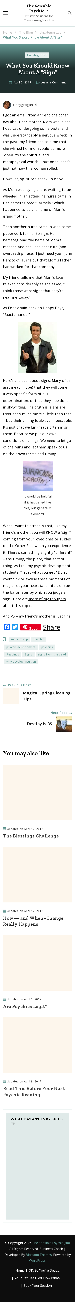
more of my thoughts (47, 598)
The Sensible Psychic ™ (38, 9)
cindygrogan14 (25, 105)
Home (20, 1270)
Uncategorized (37, 55)
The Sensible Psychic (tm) (51, 1243)
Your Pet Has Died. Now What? (37, 1278)
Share (51, 627)
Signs (28, 654)
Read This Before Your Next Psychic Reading (34, 1091)
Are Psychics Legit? (25, 1006)
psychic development (21, 647)
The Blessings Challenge (31, 836)
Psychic (39, 639)
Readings (12, 654)
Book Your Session (37, 1285)
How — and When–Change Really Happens (33, 921)
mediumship (19, 639)
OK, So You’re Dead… (44, 1270)
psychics (47, 647)
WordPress (37, 1260)
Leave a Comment (53, 82)
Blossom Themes (39, 1255)
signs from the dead (52, 654)
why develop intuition (21, 661)
